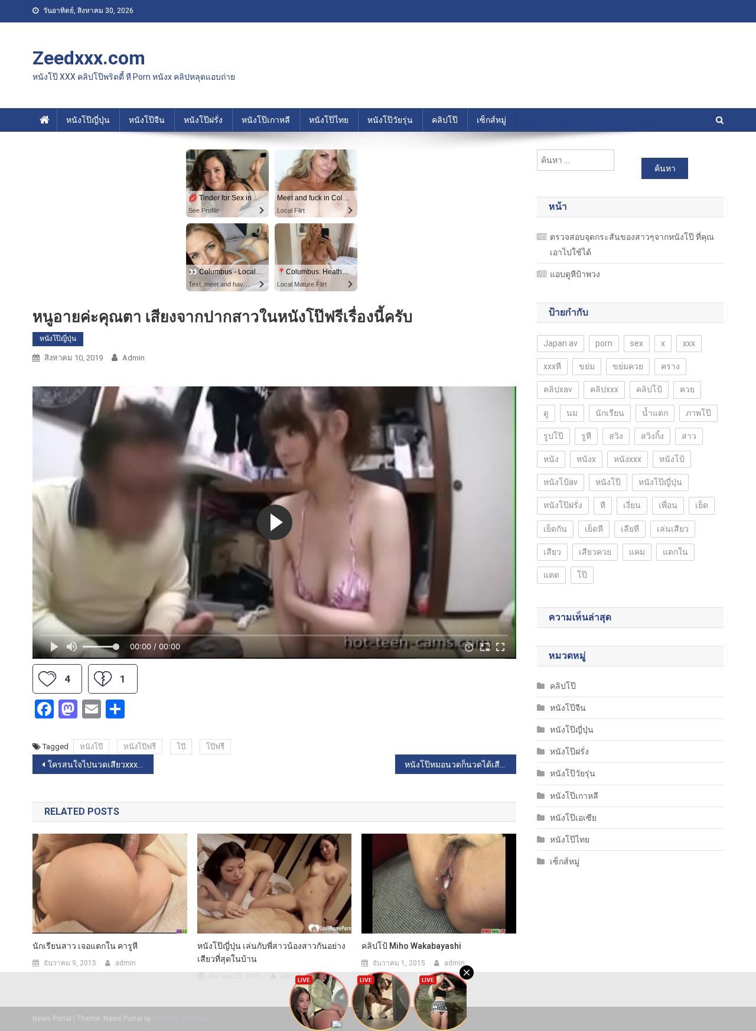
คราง (670, 366)
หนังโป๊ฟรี (139, 746)
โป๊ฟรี (215, 746)
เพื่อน (668, 505)
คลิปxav (557, 389)
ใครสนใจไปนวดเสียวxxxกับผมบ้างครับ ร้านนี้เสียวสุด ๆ (101, 764)
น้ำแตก (655, 413)
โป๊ (181, 746)
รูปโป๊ (553, 436)
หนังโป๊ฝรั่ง (203, 120)
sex (636, 343)
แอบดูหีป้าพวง (575, 274)
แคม (637, 552)
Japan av (560, 343)
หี (602, 505)
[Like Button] (47, 679)
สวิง (616, 436)
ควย (687, 389)
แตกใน (675, 552)
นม (572, 413)
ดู (546, 413)
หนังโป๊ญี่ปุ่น (88, 120)
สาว (689, 436)
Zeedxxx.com (88, 58)
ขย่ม (587, 366)
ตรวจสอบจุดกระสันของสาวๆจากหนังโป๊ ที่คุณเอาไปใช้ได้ (632, 244)
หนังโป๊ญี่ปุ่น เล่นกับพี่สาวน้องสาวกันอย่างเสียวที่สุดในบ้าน (271, 952)
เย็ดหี (594, 529)
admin (133, 357)
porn (603, 343)
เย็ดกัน (555, 529)
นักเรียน (609, 413)
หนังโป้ (672, 459)
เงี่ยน (632, 505)
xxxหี (552, 366)
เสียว (552, 552)
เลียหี (630, 529)
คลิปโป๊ (445, 120)
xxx (689, 343)
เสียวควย (595, 552)
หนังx (586, 459)
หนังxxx (627, 459)
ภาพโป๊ (698, 413)
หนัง (551, 459)
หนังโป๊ (91, 746)
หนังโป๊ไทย (328, 120)
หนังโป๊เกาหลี (266, 120)
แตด (551, 575)
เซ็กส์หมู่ (491, 120)
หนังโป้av (560, 482)
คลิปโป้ (649, 389)
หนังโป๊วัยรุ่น (390, 120)
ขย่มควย (627, 366)
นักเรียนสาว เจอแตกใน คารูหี (85, 946)
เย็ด (701, 505)
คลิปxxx (604, 389)
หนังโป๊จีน (147, 120)
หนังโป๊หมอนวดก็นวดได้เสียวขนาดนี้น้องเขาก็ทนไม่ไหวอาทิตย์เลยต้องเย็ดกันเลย (460, 764)
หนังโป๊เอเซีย (573, 817)
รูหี (586, 436)
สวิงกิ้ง (652, 436)
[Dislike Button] (103, 679)
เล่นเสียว (673, 529)
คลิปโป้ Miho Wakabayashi (411, 946)
